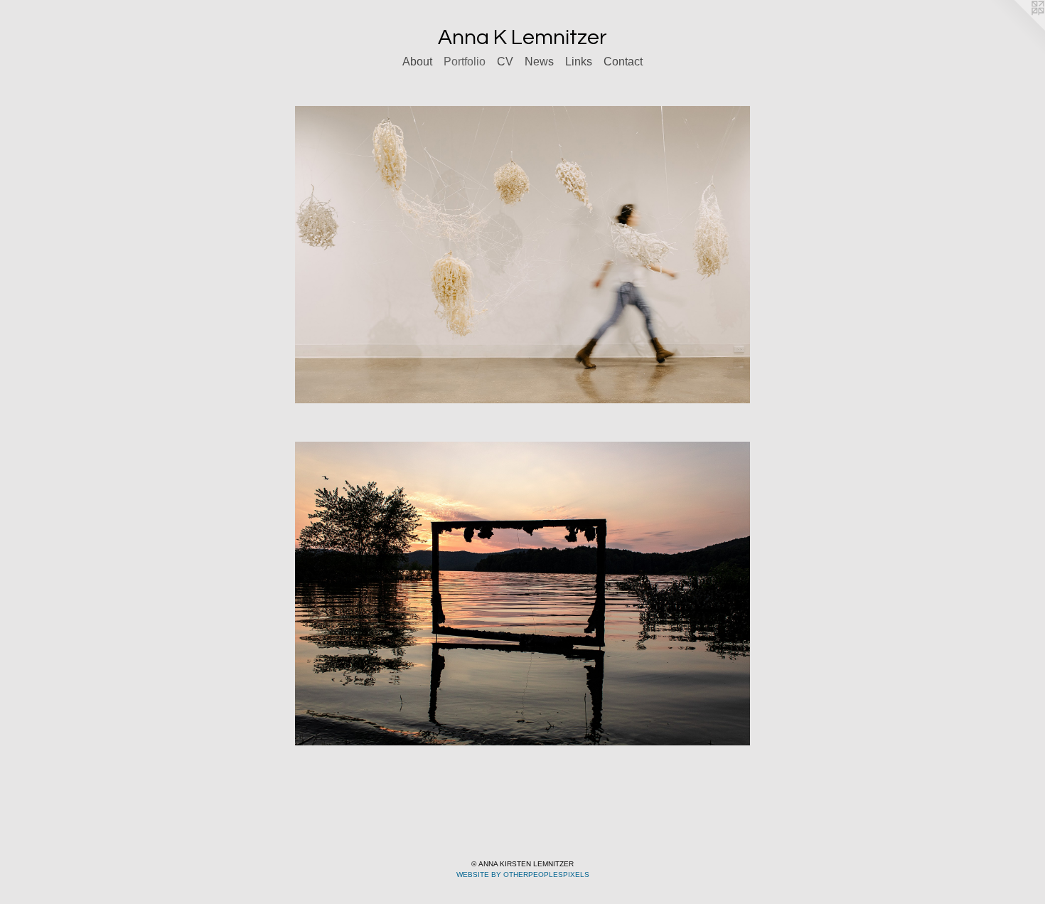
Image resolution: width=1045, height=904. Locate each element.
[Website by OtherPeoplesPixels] (1016, 28)
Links (578, 61)
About (417, 61)
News (539, 61)
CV (505, 61)
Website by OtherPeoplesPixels (522, 874)
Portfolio (465, 61)
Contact (623, 61)
